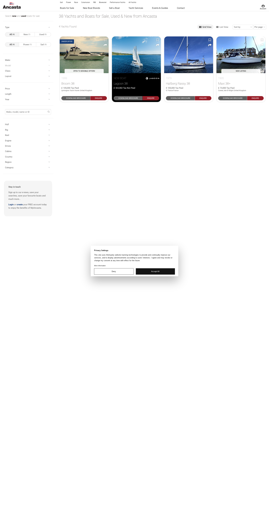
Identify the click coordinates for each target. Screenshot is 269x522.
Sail (61, 2)
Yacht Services (136, 8)
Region (8, 162)
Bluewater (102, 2)
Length (8, 94)
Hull (7, 124)
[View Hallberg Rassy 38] (188, 54)
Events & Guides (160, 8)
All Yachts (132, 2)
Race (76, 2)
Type (7, 27)
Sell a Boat (114, 8)
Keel (7, 135)
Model (8, 65)
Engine (8, 140)
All (12, 34)
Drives (8, 146)
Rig (6, 130)
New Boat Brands (91, 8)
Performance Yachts (117, 2)
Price (7, 88)
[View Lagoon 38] (136, 54)
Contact (181, 8)
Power (68, 2)
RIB (94, 2)
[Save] (105, 40)
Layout (8, 76)
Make (7, 60)
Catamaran (85, 2)
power (27, 44)
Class (7, 71)
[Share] (105, 45)
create (20, 204)
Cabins (8, 151)
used (24, 16)
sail (43, 44)
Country (8, 157)
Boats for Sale (67, 8)
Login (11, 204)
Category (9, 167)
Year (7, 99)
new (14, 16)
